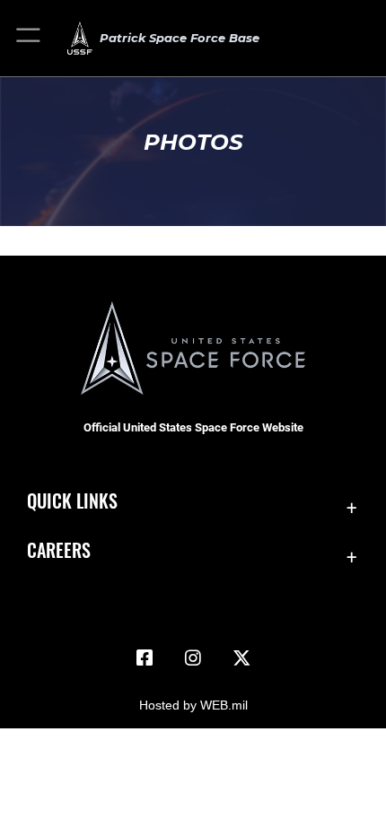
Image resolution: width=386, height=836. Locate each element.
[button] (29, 38)
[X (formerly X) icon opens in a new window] (241, 658)
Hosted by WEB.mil (193, 705)
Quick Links (72, 501)
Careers (59, 550)
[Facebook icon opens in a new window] (144, 658)
